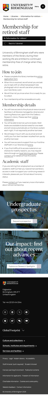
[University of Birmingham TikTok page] (5, 320)
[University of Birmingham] (18, 6)
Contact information (24, 387)
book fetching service (28, 153)
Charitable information (11, 381)
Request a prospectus (22, 221)
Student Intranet (31, 364)
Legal (11, 358)
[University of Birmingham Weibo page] (12, 320)
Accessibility (30, 358)
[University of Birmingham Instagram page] (5, 312)
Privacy (5, 358)
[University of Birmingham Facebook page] (26, 312)
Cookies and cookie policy (29, 381)
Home (5, 16)
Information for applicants (12, 376)
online (30, 145)
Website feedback (9, 387)
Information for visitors (30, 16)
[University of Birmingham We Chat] (19, 320)
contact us (8, 156)
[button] (24, 38)
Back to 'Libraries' (16, 43)
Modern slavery (19, 358)
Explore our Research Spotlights (22, 266)
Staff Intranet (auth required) (13, 364)
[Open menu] (42, 6)
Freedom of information (30, 376)
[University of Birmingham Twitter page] (19, 312)
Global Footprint (11, 330)
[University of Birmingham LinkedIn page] (12, 312)
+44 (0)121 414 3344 (13, 302)
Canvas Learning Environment (13, 370)
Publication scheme (32, 370)
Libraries (14, 16)
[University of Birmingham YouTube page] (26, 320)
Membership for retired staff (15, 19)
